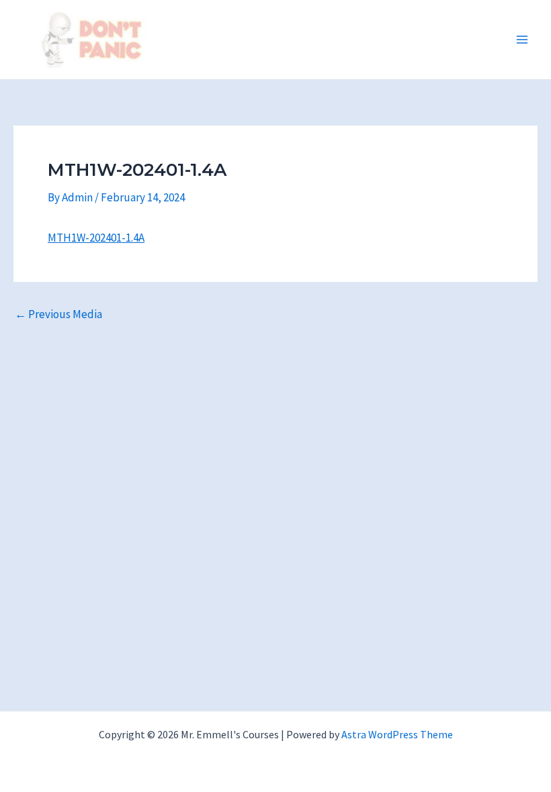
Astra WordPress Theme (397, 734)
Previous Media (58, 314)
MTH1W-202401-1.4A (96, 237)
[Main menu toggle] (522, 39)
